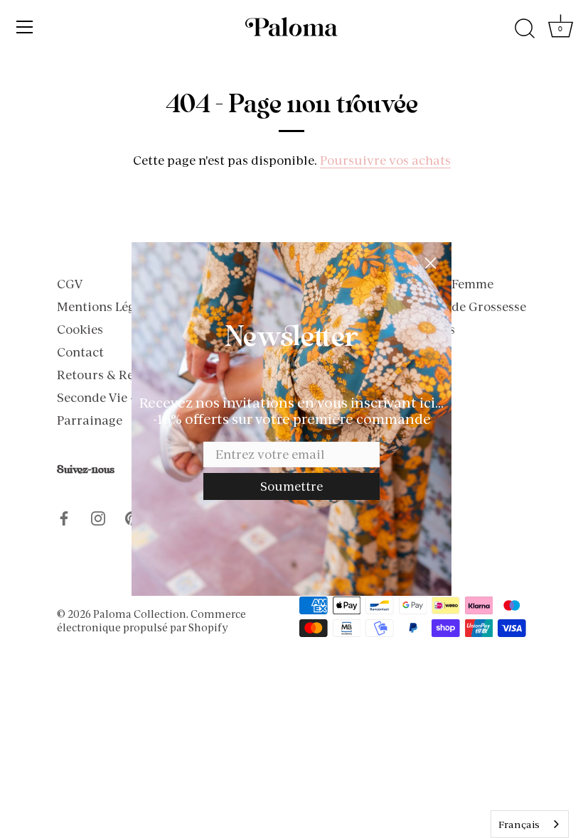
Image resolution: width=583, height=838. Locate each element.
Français (519, 824)
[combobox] (530, 824)
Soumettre (291, 486)
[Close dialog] (430, 263)
